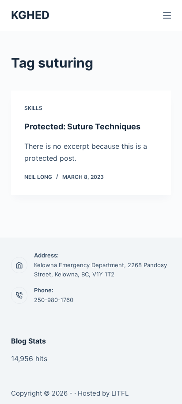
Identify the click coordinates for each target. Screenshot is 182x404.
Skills (33, 108)
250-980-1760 (53, 299)
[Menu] (167, 15)
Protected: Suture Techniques (82, 126)
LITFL (120, 393)
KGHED (30, 15)
